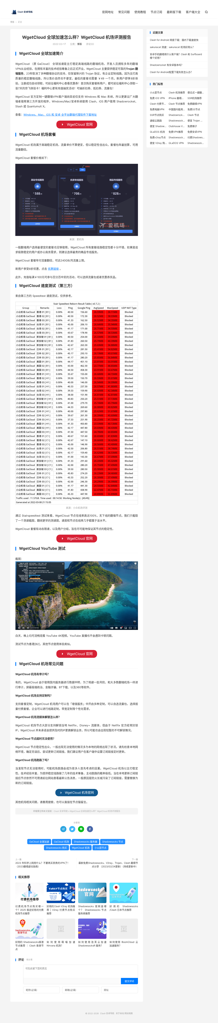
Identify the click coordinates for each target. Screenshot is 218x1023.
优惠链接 (53, 268)
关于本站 (120, 1013)
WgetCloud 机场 (81, 847)
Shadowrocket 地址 (177, 114)
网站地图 (128, 1013)
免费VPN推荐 (176, 131)
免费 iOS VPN (157, 98)
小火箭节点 (100, 847)
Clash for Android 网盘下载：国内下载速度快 (174, 39)
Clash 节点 (193, 114)
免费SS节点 (194, 109)
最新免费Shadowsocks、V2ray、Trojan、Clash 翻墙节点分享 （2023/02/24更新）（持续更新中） (108, 864)
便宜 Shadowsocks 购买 (158, 126)
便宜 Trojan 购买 (196, 120)
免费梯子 (192, 126)
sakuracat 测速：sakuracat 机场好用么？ (172, 47)
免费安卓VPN (195, 131)
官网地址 (108, 12)
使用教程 (140, 12)
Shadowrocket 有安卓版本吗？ (166, 64)
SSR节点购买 (157, 114)
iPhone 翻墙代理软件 (177, 98)
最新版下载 (174, 12)
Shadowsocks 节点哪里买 (196, 143)
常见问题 (124, 12)
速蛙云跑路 (156, 120)
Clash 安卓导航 (22, 12)
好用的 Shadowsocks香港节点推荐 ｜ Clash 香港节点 (29, 945)
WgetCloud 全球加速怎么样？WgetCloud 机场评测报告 (76, 37)
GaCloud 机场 (61, 841)
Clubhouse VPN (177, 126)
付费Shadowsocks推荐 (196, 137)
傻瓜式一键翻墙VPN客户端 (196, 92)
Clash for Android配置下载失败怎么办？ (171, 72)
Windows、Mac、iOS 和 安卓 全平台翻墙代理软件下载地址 (60, 114)
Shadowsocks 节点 (112, 841)
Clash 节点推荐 (177, 103)
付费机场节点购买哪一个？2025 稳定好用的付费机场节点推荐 (29, 910)
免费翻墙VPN (195, 103)
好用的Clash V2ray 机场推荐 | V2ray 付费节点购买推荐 (61, 910)
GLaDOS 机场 (157, 131)
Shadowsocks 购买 (56, 847)
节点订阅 (156, 12)
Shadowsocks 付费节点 (177, 120)
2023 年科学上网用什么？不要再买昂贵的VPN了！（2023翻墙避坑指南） (42, 864)
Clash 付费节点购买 (158, 103)
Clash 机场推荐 (177, 92)
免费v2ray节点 (158, 137)
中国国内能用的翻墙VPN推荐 (177, 109)
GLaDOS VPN (176, 143)
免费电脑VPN (157, 109)
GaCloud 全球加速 (39, 841)
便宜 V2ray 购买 (158, 143)
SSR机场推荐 (195, 98)
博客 (12, 22)
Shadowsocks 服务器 (85, 841)
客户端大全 (193, 12)
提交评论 (129, 981)
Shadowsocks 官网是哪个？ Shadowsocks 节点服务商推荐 (92, 910)
